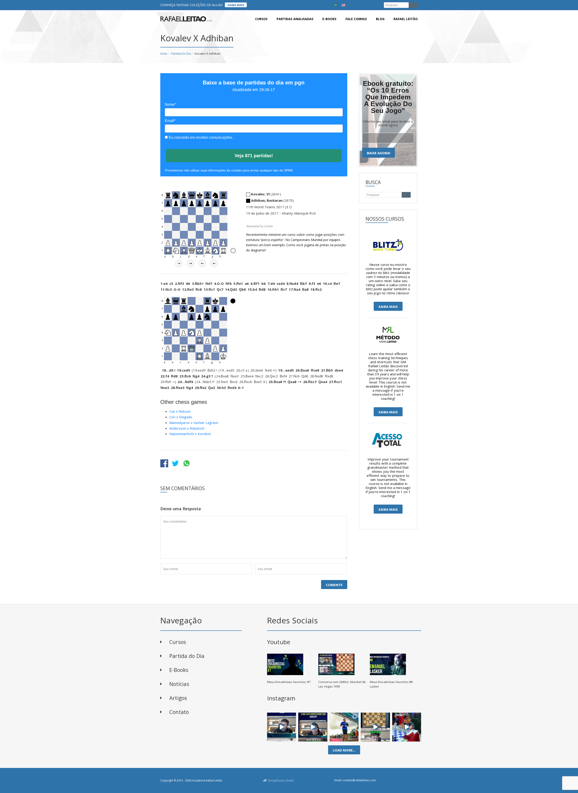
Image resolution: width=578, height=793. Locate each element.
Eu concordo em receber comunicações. (200, 137)
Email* (170, 121)
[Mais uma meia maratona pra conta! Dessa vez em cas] (344, 727)
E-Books (179, 670)
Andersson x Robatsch (186, 428)
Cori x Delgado (180, 417)
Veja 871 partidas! (254, 155)
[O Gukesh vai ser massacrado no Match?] (312, 727)
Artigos (178, 698)
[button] (178, 263)
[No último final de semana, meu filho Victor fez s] (406, 727)
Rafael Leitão (406, 19)
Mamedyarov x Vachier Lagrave (193, 422)
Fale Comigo (356, 19)
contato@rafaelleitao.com (359, 780)
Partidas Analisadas (295, 19)
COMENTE (334, 584)
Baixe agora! (378, 153)
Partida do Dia (181, 53)
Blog (380, 19)
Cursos (261, 19)
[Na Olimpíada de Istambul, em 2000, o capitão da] (281, 727)
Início (163, 53)
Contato (179, 712)
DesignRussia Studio (281, 780)
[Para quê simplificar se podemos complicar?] (375, 727)
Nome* (170, 104)
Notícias (179, 684)
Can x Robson (180, 411)
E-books (329, 19)
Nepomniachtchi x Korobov (190, 433)
